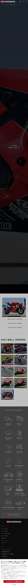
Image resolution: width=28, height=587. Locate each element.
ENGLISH (14, 584)
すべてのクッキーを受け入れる (14, 581)
